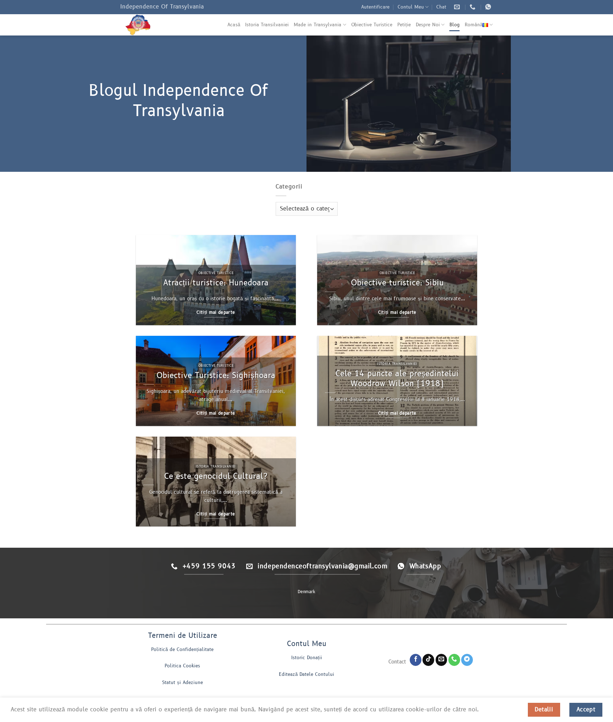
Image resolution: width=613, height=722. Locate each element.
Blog (454, 25)
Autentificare (375, 7)
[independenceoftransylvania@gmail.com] (458, 7)
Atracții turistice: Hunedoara (216, 283)
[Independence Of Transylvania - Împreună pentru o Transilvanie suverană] (155, 24)
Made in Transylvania (317, 25)
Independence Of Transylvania (162, 7)
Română (473, 25)
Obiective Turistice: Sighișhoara (215, 376)
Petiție (404, 25)
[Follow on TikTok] (428, 660)
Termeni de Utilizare (182, 636)
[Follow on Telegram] (467, 660)
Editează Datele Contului (306, 674)
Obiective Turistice (371, 25)
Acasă (233, 25)
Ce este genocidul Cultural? (215, 476)
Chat (441, 7)
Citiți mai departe (216, 313)
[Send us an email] (441, 660)
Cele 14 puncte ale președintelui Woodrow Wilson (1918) (397, 379)
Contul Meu (411, 7)
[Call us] (454, 660)
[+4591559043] (473, 7)
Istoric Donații (306, 658)
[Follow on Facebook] (415, 660)
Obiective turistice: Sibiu (397, 283)
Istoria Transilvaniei (267, 25)
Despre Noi (428, 25)
